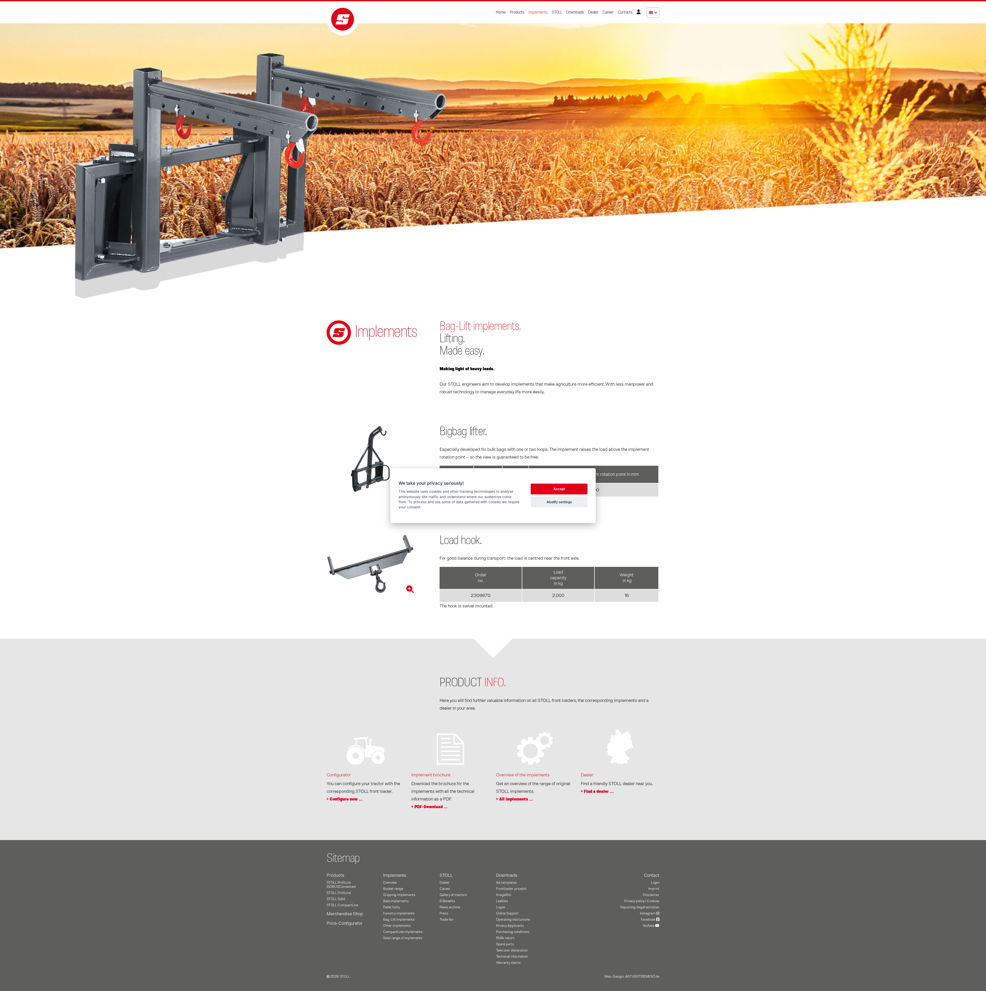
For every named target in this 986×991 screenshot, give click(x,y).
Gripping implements (399, 895)
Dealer (593, 12)
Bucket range (393, 889)
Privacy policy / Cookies (641, 901)
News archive (450, 907)
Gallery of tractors (453, 895)
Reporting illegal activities (639, 907)
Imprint (653, 889)
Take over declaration (512, 950)
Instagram (648, 913)
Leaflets (502, 901)
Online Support (507, 913)
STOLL (557, 12)
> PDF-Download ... (429, 807)
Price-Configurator (345, 923)
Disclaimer (651, 895)
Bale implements (396, 901)
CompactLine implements (403, 932)
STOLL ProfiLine (339, 893)
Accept (559, 489)
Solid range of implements (403, 938)
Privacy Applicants (510, 926)
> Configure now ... (345, 799)
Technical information (512, 956)
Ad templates (506, 882)
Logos (500, 907)
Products (517, 12)
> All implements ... (514, 799)
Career (608, 12)
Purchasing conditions (512, 932)
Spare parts (505, 944)
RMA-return (505, 938)
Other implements (397, 926)
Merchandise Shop (345, 914)
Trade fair (447, 919)
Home (501, 12)
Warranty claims (508, 963)
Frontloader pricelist (511, 889)
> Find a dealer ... (597, 791)
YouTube (649, 926)
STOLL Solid (336, 899)
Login (655, 882)
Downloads (575, 12)
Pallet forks (391, 907)
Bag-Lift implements (399, 919)
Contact (651, 875)
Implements (538, 12)
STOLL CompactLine (342, 905)
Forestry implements (399, 913)
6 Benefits (447, 901)
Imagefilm (503, 895)
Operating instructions (513, 919)
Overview (390, 882)
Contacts (625, 12)
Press (444, 913)
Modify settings (559, 502)
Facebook (648, 919)
